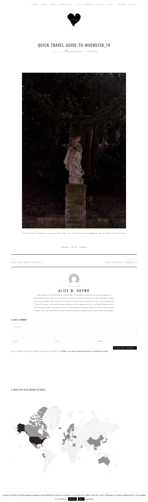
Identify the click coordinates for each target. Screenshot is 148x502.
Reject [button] (81, 499)
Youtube (120, 4)
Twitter (74, 247)
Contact (132, 4)
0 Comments (91, 51)
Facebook (65, 247)
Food (78, 4)
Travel (53, 4)
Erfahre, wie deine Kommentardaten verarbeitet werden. (84, 351)
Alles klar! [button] (72, 499)
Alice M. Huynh (75, 51)
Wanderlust (66, 4)
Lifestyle (100, 4)
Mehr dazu (89, 499)
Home (34, 4)
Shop (110, 4)
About (44, 4)
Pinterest (83, 247)
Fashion (88, 4)
